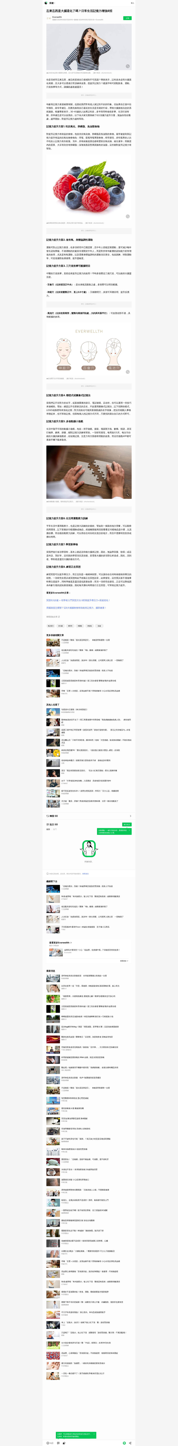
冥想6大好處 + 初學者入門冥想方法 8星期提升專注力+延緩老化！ (78, 600)
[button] (50, 1443)
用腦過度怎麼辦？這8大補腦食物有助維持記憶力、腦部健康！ (76, 607)
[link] (58, 1443)
